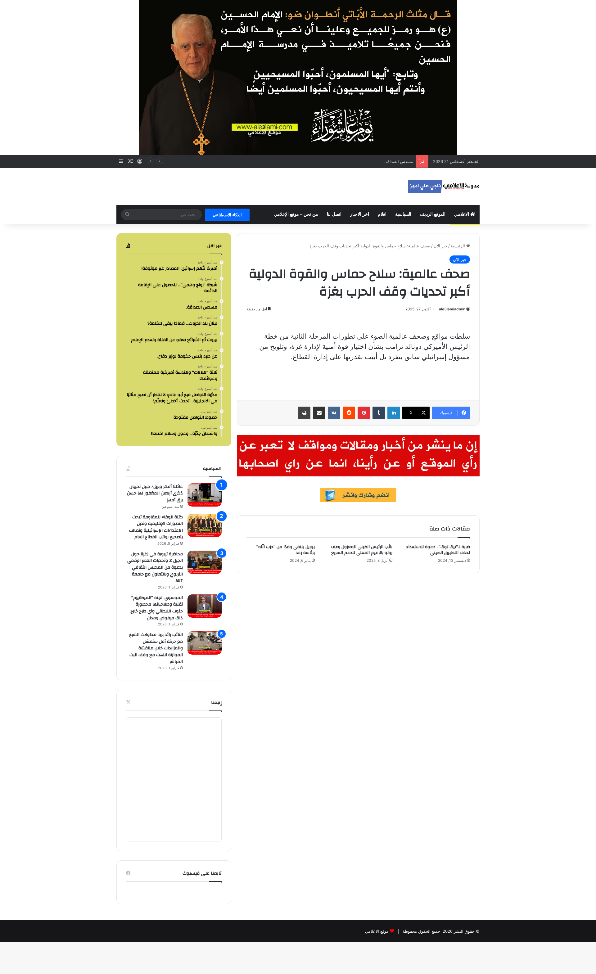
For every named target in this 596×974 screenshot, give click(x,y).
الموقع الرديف (432, 214)
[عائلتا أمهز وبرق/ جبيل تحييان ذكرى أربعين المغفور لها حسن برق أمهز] (204, 495)
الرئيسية (458, 245)
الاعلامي (462, 214)
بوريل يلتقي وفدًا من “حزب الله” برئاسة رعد (285, 550)
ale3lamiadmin (452, 309)
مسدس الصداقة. (398, 161)
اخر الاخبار (359, 214)
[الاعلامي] (444, 186)
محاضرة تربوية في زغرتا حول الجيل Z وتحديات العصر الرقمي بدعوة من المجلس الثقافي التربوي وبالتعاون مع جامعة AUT (155, 567)
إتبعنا (216, 702)
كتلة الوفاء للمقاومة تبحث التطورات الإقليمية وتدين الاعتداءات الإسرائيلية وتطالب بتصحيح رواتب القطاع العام (156, 527)
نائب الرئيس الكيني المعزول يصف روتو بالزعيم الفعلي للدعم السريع (361, 550)
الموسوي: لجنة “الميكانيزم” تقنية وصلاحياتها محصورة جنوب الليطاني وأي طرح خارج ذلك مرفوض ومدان (156, 608)
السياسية (403, 214)
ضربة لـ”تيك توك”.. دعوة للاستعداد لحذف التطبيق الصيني (438, 550)
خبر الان (440, 245)
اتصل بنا (334, 214)
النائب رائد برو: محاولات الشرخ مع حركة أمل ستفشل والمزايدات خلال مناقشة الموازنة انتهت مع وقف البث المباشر (156, 648)
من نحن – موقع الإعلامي (296, 214)
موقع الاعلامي (377, 931)
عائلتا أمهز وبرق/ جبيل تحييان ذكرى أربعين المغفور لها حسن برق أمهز (155, 493)
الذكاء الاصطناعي (227, 214)
